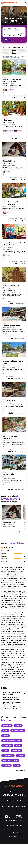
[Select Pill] (21, 2)
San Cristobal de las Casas (11, 740)
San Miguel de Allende (10, 760)
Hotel (4, 359)
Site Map (19, 832)
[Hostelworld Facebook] (4, 795)
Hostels (8, 806)
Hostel (4, 77)
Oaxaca (5, 735)
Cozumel (20, 755)
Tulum (5, 730)
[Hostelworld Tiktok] (23, 795)
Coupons (15, 829)
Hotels (12, 806)
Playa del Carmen (17, 730)
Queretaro (6, 765)
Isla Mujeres (16, 750)
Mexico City (7, 725)
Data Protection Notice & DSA (14, 825)
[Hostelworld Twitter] (8, 795)
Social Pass (14, 810)
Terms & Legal (8, 829)
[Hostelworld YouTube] (16, 795)
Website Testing (11, 832)
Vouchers (21, 829)
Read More (16, 57)
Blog (3, 806)
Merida (18, 745)
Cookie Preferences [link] (14, 836)
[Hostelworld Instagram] (12, 795)
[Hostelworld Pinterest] (19, 795)
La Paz (17, 765)
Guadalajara (7, 745)
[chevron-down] (17, 549)
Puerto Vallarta (8, 755)
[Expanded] (3, 47)
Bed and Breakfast (21, 806)
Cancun (18, 725)
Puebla (5, 750)
